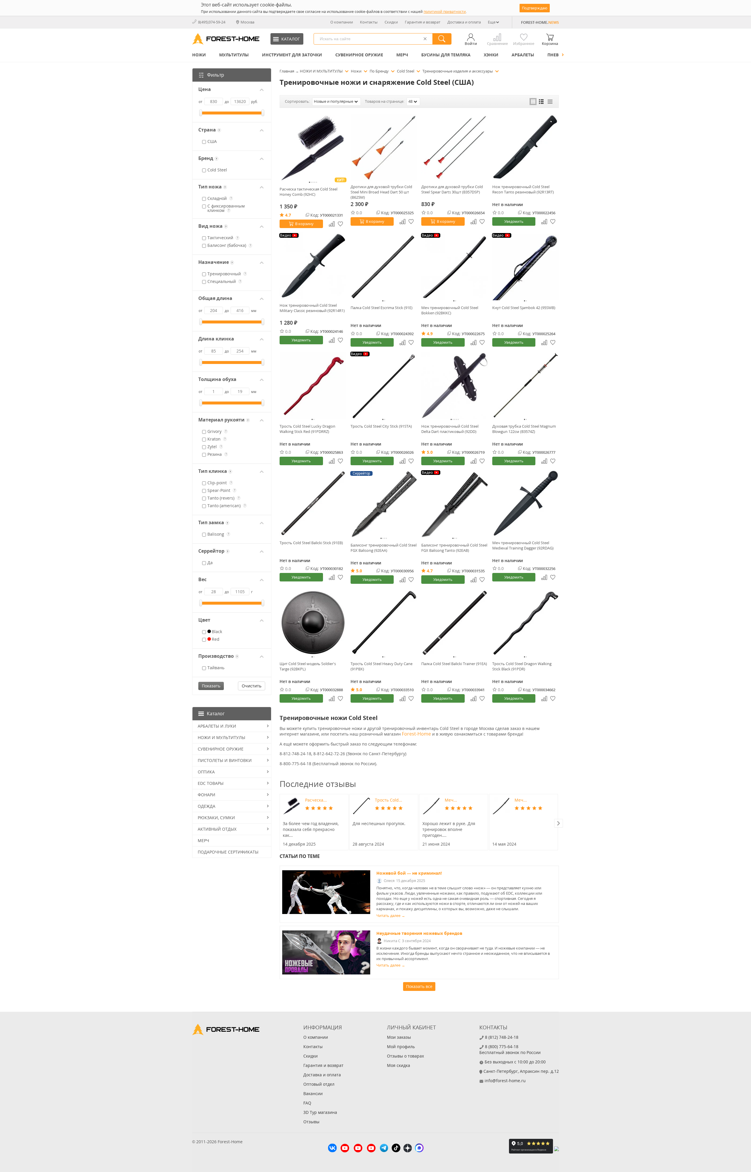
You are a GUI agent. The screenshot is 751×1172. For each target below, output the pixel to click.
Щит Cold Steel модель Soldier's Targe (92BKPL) (308, 666)
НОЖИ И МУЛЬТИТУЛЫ (221, 737)
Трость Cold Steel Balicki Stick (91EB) (311, 542)
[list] (541, 101)
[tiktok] (396, 1149)
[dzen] (407, 1149)
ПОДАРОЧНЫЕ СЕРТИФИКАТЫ (228, 852)
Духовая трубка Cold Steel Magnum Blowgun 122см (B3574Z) (524, 429)
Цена (204, 89)
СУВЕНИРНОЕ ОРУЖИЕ (359, 55)
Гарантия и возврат (422, 22)
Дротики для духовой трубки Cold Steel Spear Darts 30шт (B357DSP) (452, 189)
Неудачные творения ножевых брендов (419, 933)
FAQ (307, 1103)
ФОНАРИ (206, 794)
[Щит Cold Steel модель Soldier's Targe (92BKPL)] (313, 622)
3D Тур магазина (320, 1112)
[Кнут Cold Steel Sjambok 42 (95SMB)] (525, 267)
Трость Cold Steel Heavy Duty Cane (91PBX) (381, 666)
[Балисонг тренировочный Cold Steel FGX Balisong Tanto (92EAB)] (454, 504)
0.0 (359, 212)
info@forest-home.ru (505, 1080)
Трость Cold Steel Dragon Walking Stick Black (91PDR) (522, 666)
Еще (491, 22)
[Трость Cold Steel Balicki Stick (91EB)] (313, 503)
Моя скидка (398, 1065)
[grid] (533, 101)
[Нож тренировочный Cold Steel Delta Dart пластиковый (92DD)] (454, 385)
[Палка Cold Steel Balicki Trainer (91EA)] (454, 622)
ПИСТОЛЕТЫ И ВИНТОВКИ (225, 760)
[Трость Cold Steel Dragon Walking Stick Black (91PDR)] (525, 622)
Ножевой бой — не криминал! (409, 873)
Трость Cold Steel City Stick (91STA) (381, 426)
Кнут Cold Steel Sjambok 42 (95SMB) (523, 307)
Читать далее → (390, 915)
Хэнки (491, 55)
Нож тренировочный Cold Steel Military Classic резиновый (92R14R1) (312, 308)
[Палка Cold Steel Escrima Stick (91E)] (384, 267)
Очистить (251, 686)
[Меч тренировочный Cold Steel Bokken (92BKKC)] (454, 267)
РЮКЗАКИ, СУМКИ (216, 817)
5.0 (430, 452)
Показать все (419, 986)
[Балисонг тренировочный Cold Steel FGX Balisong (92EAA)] (384, 504)
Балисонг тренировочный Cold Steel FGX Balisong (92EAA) (384, 547)
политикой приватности (445, 11)
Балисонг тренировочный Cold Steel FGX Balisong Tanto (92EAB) (454, 547)
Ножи (199, 55)
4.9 (430, 333)
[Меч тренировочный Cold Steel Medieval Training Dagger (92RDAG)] (525, 503)
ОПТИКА (206, 772)
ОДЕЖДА (206, 806)
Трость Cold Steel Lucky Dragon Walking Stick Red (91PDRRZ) (307, 429)
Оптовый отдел (318, 1084)
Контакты (369, 22)
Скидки (391, 22)
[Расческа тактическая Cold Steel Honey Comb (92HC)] (313, 148)
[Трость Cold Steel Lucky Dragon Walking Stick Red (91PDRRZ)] (313, 385)
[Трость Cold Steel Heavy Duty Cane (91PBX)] (384, 622)
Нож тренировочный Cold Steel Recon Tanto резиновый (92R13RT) (523, 189)
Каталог (216, 713)
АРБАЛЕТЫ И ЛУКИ (217, 726)
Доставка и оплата (464, 22)
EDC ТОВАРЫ (211, 783)
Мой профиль (401, 1046)
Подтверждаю (534, 8)
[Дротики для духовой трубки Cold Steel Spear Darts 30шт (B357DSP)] (454, 147)
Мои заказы (399, 1037)
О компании (341, 22)
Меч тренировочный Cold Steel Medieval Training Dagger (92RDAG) (523, 545)
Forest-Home (416, 734)
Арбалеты (523, 55)
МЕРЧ (402, 55)
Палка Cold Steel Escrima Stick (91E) (381, 307)
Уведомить (513, 221)
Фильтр (215, 75)
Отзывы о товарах (405, 1056)
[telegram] (384, 1148)
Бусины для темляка (446, 55)
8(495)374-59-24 (211, 22)
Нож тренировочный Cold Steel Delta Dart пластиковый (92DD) (449, 429)
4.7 (288, 215)
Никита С (392, 940)
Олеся (389, 880)
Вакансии (313, 1093)
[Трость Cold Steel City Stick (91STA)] (384, 385)
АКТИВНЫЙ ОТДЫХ (217, 829)
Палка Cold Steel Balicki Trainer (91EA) (454, 663)
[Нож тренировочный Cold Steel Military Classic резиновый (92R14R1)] (313, 265)
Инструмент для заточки (292, 55)
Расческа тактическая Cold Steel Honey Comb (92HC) (308, 191)
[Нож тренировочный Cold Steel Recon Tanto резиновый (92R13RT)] (525, 147)
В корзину (304, 223)
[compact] (550, 101)
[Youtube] (345, 1149)
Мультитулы (234, 55)
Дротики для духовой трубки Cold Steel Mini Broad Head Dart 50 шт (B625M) (381, 192)
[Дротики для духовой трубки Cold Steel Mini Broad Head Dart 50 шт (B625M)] (384, 147)
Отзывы (311, 1121)
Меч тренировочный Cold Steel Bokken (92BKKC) (449, 310)
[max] (419, 1149)
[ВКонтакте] (332, 1149)
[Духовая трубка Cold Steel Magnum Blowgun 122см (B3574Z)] (525, 385)
